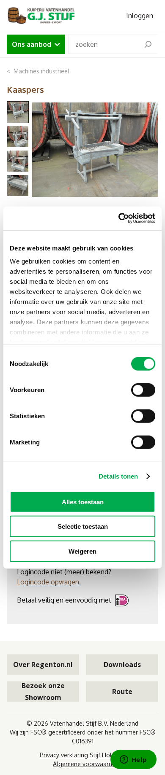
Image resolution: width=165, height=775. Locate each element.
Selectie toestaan (83, 526)
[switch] (143, 389)
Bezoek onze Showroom (43, 691)
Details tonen (118, 476)
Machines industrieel (41, 71)
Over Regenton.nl (43, 664)
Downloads (122, 664)
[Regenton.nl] (40, 15)
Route (122, 691)
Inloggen (139, 15)
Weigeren (82, 550)
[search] (148, 44)
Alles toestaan (83, 501)
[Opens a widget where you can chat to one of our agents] (133, 760)
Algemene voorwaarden (86, 763)
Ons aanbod (31, 44)
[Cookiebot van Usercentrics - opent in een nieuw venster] (118, 218)
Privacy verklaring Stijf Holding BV (86, 755)
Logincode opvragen (48, 582)
